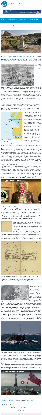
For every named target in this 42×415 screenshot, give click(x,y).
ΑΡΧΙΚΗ (2, 19)
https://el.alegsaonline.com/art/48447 (7, 400)
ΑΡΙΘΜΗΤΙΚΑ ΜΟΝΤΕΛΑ (12, 19)
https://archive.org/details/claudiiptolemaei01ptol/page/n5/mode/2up (26, 398)
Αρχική (2, 25)
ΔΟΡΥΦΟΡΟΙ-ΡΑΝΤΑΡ (33, 19)
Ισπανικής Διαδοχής (18, 56)
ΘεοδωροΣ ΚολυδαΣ (14, 4)
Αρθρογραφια (23, 19)
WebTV (2, 22)
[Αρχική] (4, 4)
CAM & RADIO (10, 22)
